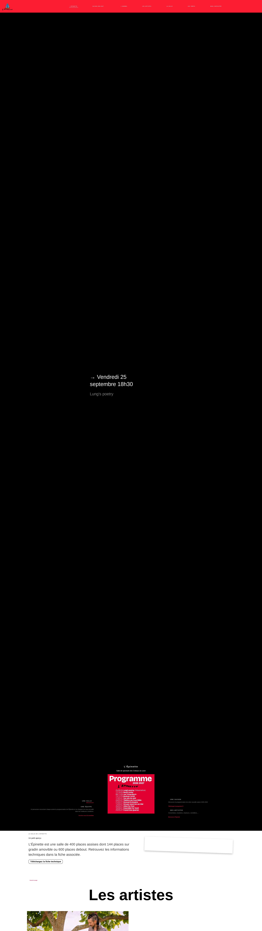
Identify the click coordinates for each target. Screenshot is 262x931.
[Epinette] (26, 6)
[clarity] (131, 802)
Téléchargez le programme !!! (175, 806)
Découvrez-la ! (90, 802)
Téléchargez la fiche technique (45, 861)
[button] (175, 384)
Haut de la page (33, 880)
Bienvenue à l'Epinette (174, 817)
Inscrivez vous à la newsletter (86, 815)
